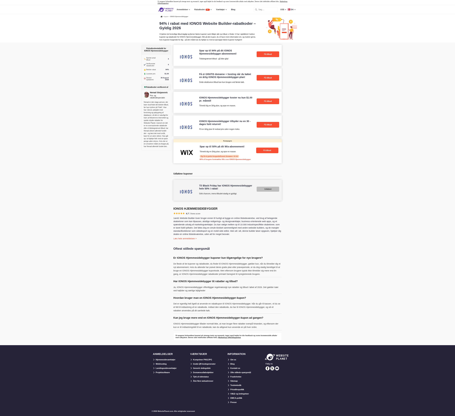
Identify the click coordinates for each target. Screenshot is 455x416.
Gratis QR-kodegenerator (204, 364)
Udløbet (267, 189)
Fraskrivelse (235, 377)
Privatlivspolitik (237, 390)
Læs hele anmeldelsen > (185, 238)
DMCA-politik (236, 398)
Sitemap (234, 381)
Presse (233, 402)
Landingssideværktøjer (166, 368)
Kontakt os (235, 368)
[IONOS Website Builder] (227, 55)
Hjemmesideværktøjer (165, 360)
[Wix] (227, 151)
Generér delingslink (202, 368)
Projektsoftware (163, 372)
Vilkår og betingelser (239, 394)
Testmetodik (235, 385)
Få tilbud (268, 54)
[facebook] (268, 368)
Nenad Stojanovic (159, 92)
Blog (232, 364)
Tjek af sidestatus (201, 377)
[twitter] (272, 368)
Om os (233, 360)
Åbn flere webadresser (203, 381)
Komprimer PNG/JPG (202, 360)
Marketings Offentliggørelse (229, 337)
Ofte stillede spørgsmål (240, 372)
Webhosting (161, 364)
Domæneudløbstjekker (203, 372)
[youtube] (277, 368)
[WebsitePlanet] (161, 16)
